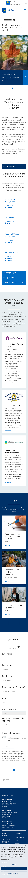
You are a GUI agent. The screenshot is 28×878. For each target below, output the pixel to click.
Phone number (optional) (13, 687)
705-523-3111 (9, 816)
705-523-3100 (9, 827)
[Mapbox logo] (6, 780)
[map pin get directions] (14, 770)
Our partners (9, 278)
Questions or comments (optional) (13, 719)
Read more (7, 545)
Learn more (8, 384)
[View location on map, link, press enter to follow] (14, 772)
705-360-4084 (10, 256)
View (25, 3)
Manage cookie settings (14, 873)
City (4, 698)
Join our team (9, 283)
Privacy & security (19, 837)
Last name (7, 665)
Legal (16, 840)
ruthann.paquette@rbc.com (9, 825)
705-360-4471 (10, 240)
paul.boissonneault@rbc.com (9, 803)
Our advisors (9, 167)
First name (7, 654)
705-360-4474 (10, 205)
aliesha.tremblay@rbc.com (9, 814)
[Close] (25, 845)
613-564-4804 (9, 805)
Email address (8, 676)
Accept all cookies (14, 869)
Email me (9, 207)
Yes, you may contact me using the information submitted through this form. (17, 738)
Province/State (9, 710)
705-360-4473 (10, 222)
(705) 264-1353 (8, 77)
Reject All (14, 864)
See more (14, 623)
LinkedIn (9, 260)
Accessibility (18, 843)
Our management (11, 273)
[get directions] (14, 770)
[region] (14, 772)
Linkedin (4, 806)
